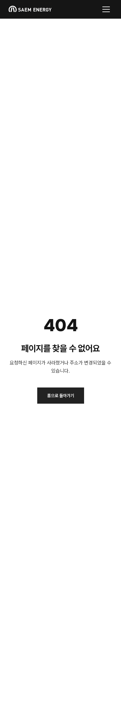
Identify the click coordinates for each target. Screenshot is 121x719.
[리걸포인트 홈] (29, 9)
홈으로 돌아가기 (60, 395)
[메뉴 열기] (106, 9)
